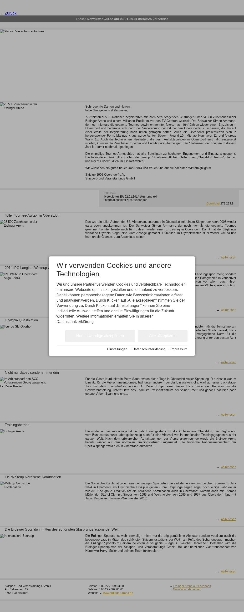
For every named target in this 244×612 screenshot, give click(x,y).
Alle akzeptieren (163, 336)
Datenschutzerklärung (149, 349)
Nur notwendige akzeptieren (100, 336)
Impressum (179, 349)
